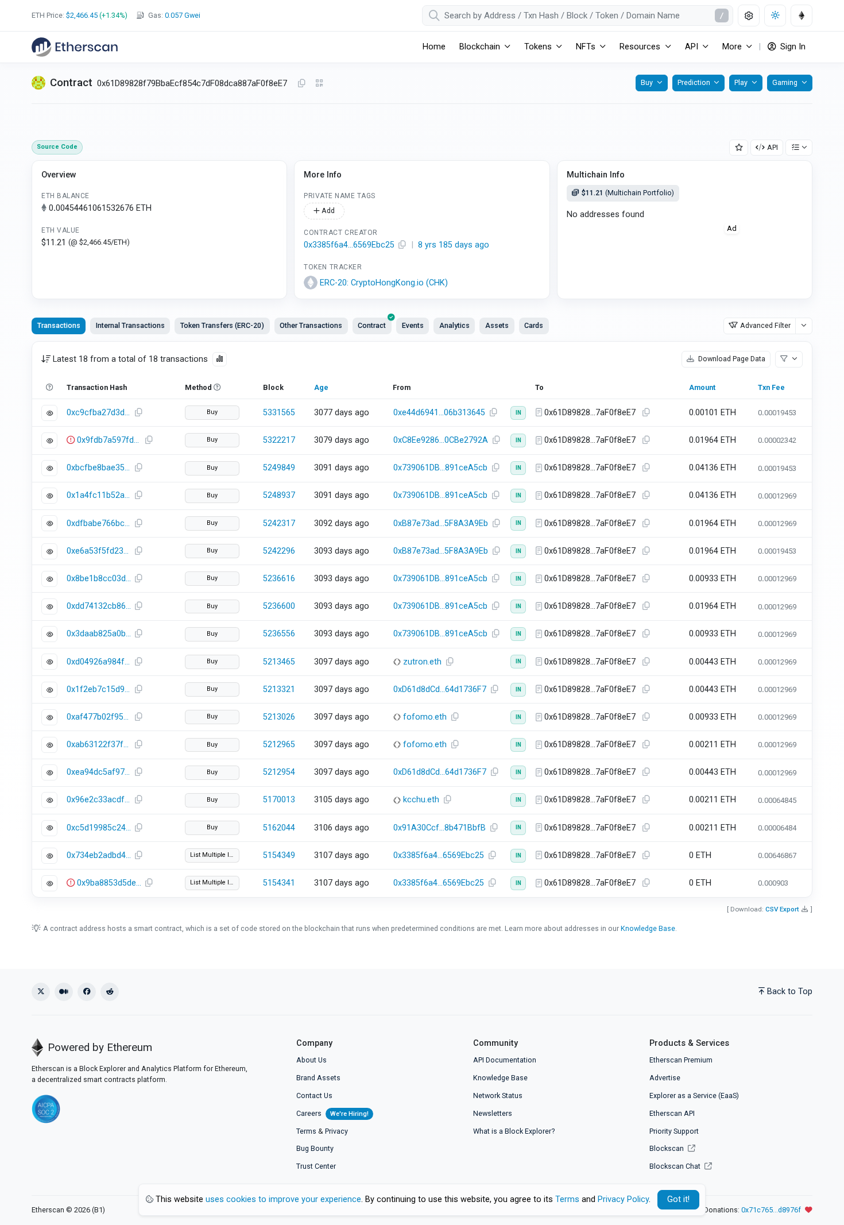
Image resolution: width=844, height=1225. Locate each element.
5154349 (279, 855)
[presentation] (372, 326)
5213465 (279, 662)
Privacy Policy (623, 1199)
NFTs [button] (585, 47)
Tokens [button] (538, 47)
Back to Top (789, 991)
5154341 (279, 883)
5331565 (279, 413)
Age (321, 387)
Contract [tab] (372, 325)
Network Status (497, 1095)
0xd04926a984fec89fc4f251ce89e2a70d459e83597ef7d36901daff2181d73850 (99, 662)
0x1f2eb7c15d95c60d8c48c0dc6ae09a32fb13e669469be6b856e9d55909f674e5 (99, 689)
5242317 (279, 523)
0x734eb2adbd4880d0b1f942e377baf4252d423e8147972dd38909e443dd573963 (99, 855)
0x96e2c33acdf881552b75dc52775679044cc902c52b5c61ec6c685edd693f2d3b (99, 800)
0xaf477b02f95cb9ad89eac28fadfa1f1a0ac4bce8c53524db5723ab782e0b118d (99, 717)
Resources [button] (640, 47)
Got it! (678, 1199)
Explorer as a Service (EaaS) (694, 1095)
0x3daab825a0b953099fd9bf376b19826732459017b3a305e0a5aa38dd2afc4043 (99, 634)
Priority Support (674, 1131)
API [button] (691, 47)
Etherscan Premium (681, 1060)
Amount (702, 387)
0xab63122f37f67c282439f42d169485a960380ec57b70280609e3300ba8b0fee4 (99, 744)
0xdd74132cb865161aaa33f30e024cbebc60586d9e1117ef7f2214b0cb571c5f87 (99, 606)
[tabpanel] (422, 619)
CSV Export (782, 909)
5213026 (279, 717)
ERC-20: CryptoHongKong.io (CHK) (384, 283)
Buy (647, 82)
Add (327, 210)
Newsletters (492, 1113)
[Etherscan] (75, 47)
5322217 (279, 440)
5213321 (279, 689)
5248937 (279, 495)
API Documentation (504, 1060)
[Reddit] (109, 992)
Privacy (336, 1131)
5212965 (279, 744)
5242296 (279, 551)
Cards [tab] (533, 325)
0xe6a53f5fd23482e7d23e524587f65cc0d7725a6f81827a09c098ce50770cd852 (99, 551)
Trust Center (316, 1166)
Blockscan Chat (675, 1166)
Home (434, 47)
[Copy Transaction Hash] (138, 413)
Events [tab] (413, 325)
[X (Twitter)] (41, 992)
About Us (311, 1060)
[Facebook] (87, 992)
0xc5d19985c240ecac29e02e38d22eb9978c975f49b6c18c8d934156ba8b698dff (99, 828)
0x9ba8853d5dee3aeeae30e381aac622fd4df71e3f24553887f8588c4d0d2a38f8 (109, 883)
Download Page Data (730, 358)
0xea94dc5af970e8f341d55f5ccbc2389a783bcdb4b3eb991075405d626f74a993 (99, 772)
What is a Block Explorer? (514, 1131)
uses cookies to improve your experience (283, 1199)
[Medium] (64, 992)
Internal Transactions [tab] (130, 325)
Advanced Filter (765, 325)
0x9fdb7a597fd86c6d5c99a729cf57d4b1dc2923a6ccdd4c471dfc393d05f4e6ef (109, 440)
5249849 (279, 468)
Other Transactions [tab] (311, 325)
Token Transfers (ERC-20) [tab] (222, 325)
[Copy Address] (301, 84)
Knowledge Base (648, 928)
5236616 (279, 578)
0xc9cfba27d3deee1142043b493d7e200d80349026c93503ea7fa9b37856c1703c (99, 413)
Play (741, 82)
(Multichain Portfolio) (628, 192)
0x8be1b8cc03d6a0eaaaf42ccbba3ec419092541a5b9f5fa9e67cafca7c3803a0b (99, 578)
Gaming (784, 82)
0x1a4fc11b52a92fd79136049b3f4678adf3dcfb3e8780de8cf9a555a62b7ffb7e (99, 495)
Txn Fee (771, 387)
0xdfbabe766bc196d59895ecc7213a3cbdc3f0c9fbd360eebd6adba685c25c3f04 (99, 523)
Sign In (792, 47)
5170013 (279, 800)
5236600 (279, 606)
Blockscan (667, 1148)
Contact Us (314, 1095)
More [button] (732, 47)
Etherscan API (672, 1113)
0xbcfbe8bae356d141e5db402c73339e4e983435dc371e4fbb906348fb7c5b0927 (99, 468)
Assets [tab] (497, 325)
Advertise (664, 1077)
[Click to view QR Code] (319, 83)
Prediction (693, 82)
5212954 (279, 772)
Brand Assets (318, 1077)
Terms (306, 1131)
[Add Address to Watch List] (739, 148)
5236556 (279, 634)
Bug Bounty (315, 1148)
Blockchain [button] (479, 47)
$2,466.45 (82, 15)
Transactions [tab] (58, 325)
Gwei (182, 15)
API (772, 147)
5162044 (279, 828)
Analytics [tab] (454, 325)
